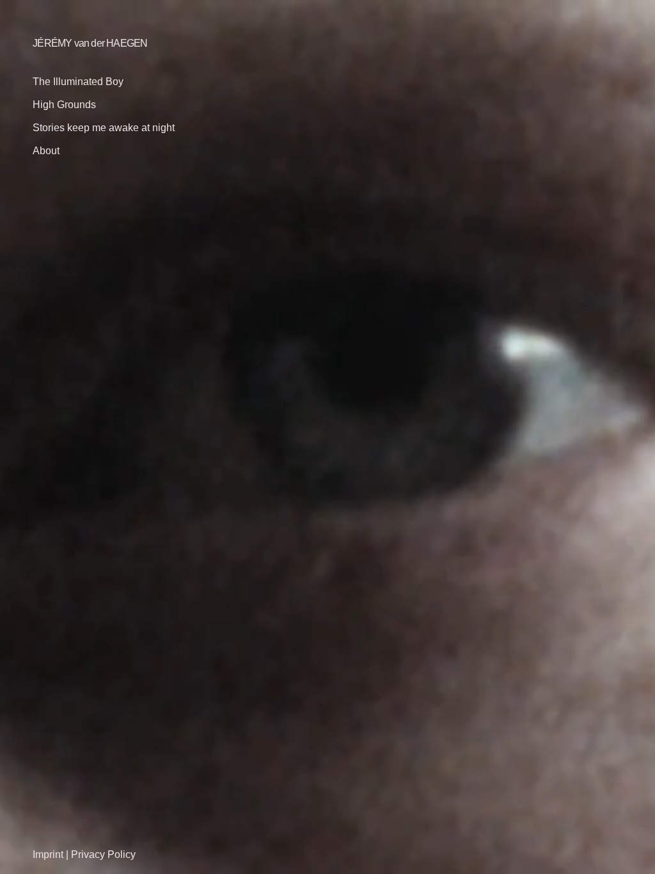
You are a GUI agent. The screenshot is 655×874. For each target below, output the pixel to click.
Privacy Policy (103, 854)
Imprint (48, 854)
